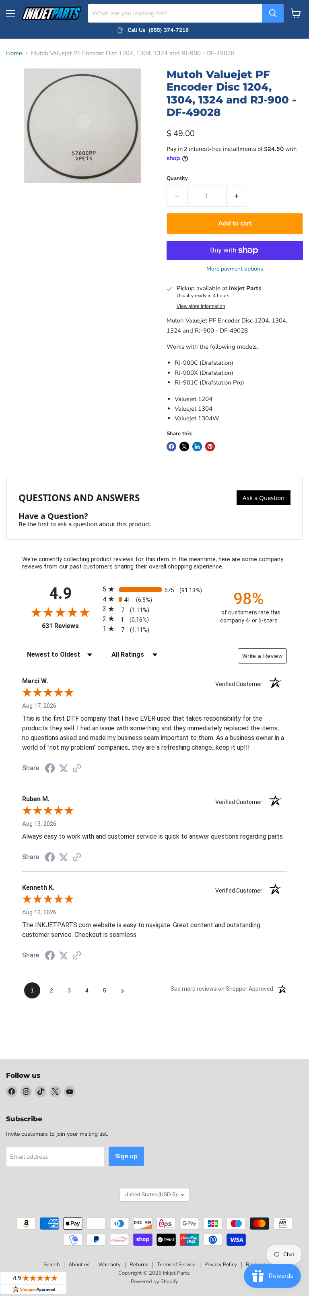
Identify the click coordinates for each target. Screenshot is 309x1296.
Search (51, 1264)
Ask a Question (263, 498)
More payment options (234, 269)
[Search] (273, 13)
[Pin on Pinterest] (210, 446)
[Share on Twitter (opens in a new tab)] (63, 768)
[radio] (154, 589)
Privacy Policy (220, 1264)
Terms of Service (176, 1264)
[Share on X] (184, 446)
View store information (201, 306)
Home (14, 53)
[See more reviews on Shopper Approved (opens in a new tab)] (76, 769)
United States (150, 1194)
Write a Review (262, 656)
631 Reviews (70, 626)
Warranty (109, 1264)
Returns (139, 1264)
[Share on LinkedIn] (197, 446)
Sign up (126, 1156)
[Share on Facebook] (171, 446)
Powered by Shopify (154, 1281)
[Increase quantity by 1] (237, 196)
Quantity (177, 179)
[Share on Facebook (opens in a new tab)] (50, 769)
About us (78, 1264)
